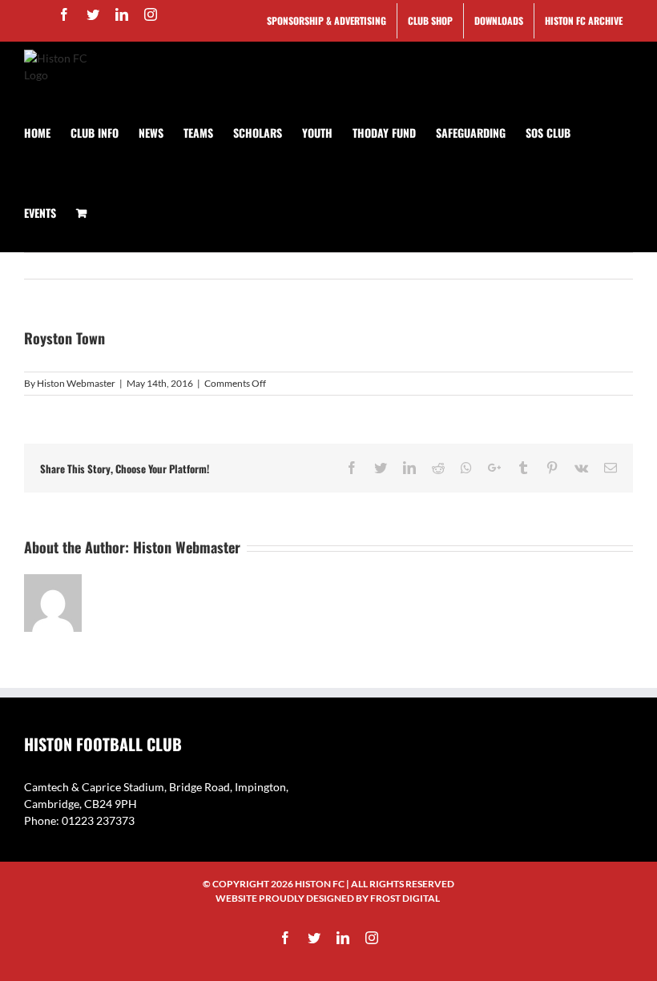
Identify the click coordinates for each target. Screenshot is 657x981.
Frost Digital (405, 898)
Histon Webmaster (76, 383)
